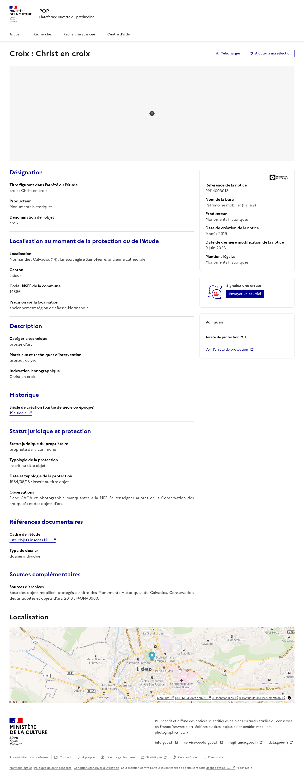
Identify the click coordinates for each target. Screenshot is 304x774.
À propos (88, 757)
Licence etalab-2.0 (218, 768)
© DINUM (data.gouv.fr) (191, 698)
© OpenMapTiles (223, 698)
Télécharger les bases (120, 757)
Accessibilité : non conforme (29, 757)
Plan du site (215, 757)
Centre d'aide (118, 34)
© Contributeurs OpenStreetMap (260, 698)
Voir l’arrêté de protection (226, 349)
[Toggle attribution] (289, 698)
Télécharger (230, 53)
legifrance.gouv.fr (243, 742)
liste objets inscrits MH (30, 540)
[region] (152, 665)
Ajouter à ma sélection (273, 53)
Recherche (42, 34)
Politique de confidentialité (52, 768)
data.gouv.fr (278, 742)
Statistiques (154, 757)
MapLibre (163, 698)
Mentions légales (21, 768)
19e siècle (18, 413)
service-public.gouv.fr (201, 742)
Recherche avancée (79, 34)
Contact (65, 757)
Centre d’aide (187, 757)
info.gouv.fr (164, 742)
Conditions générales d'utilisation (96, 768)
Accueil (15, 34)
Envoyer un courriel (245, 293)
